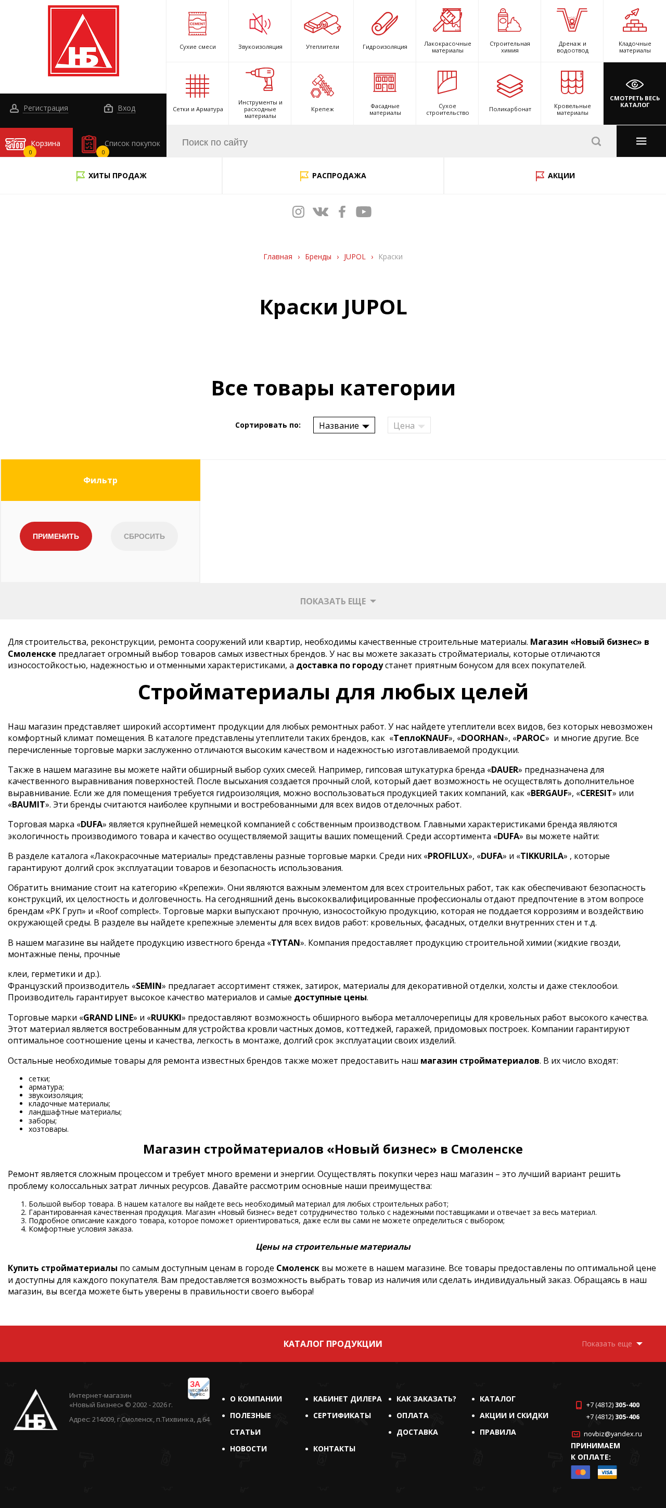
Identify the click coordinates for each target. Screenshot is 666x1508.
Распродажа (339, 175)
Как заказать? (426, 1399)
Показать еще (333, 601)
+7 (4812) (612, 1404)
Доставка (417, 1432)
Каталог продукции (333, 1344)
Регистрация (44, 108)
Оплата (412, 1415)
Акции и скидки (514, 1415)
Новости (248, 1448)
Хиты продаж (117, 175)
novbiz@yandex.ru (613, 1434)
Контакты (334, 1448)
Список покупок (131, 147)
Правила (498, 1432)
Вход (125, 108)
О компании (256, 1399)
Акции (561, 175)
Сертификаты (342, 1415)
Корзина (45, 147)
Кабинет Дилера (347, 1399)
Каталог (498, 1399)
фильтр (100, 480)
